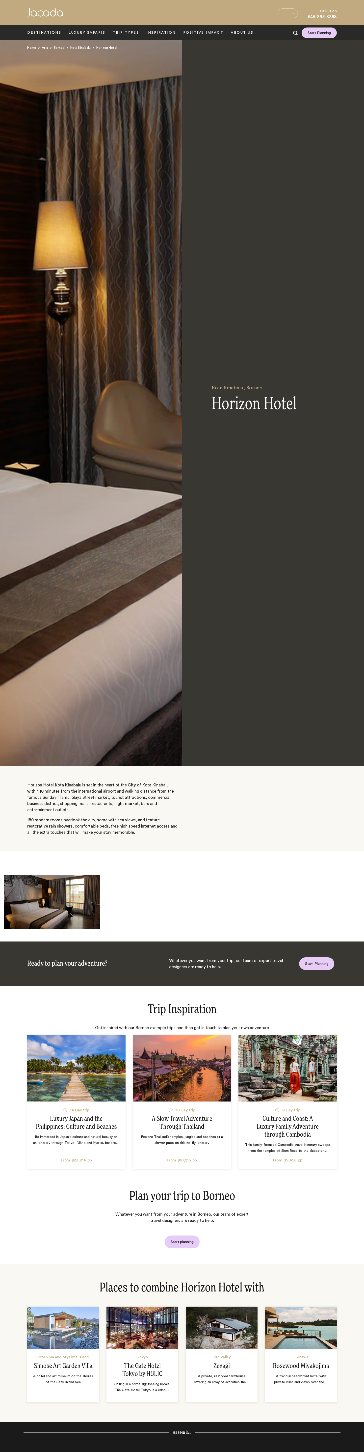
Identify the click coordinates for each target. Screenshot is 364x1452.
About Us (242, 32)
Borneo (59, 47)
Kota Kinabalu (80, 47)
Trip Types (126, 32)
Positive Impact (203, 32)
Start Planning (319, 33)
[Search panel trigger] (295, 33)
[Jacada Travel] (45, 15)
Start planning (182, 1242)
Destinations (44, 32)
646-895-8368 (322, 16)
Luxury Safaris (87, 32)
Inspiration (161, 32)
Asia (45, 47)
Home (31, 47)
